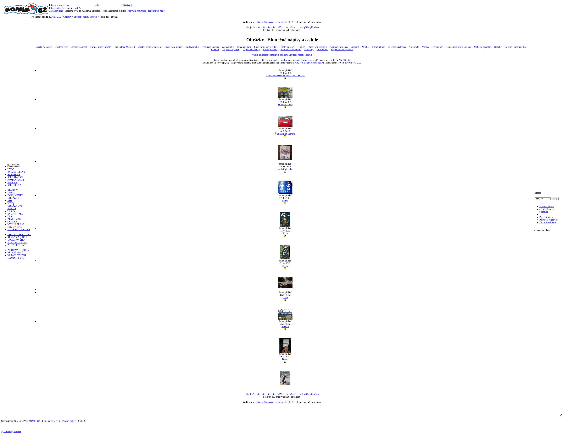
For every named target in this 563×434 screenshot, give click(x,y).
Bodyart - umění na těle (515, 47)
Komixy (301, 47)
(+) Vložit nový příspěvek (546, 210)
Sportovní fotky (192, 47)
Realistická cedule (285, 169)
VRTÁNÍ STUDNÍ (16, 255)
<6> (273, 27)
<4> (263, 27)
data (258, 22)
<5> (268, 27)
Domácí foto (322, 49)
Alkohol (365, 47)
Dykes (285, 359)
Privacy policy (69, 421)
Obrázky (67, 17)
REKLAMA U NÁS (17, 237)
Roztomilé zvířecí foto (290, 49)
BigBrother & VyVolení (342, 49)
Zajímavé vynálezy (231, 49)
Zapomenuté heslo (156, 11)
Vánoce (425, 47)
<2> (253, 27)
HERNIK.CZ (13, 174)
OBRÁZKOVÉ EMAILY (14, 207)
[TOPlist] (6, 431)
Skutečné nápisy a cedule (85, 17)
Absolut (355, 47)
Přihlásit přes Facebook (60, 8)
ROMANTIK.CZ (341, 60)
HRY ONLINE (14, 227)
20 (293, 22)
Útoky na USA (288, 47)
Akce (285, 233)
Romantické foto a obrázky (458, 47)
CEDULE (12, 221)
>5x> (292, 27)
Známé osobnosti (79, 47)
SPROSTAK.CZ (353, 62)
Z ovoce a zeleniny (397, 47)
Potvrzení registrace (137, 11)
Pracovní (215, 49)
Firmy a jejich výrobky (100, 47)
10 (289, 22)
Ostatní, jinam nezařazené (150, 47)
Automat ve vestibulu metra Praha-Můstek (285, 75)
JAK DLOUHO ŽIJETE (19, 234)
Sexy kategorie (244, 47)
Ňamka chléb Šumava (285, 134)
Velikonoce (437, 47)
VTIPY (11, 203)
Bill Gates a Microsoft (125, 47)
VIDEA (11, 192)
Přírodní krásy (378, 47)
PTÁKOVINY (14, 219)
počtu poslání (268, 22)
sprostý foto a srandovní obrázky (307, 62)
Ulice (285, 297)
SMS (9, 200)
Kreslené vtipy (61, 47)
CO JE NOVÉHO (16, 240)
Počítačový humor (173, 47)
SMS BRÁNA (14, 185)
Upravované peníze (339, 47)
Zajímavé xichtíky (251, 49)
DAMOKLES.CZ (15, 258)
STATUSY (12, 190)
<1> (247, 27)
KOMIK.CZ (55, 17)
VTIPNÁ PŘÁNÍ (15, 224)
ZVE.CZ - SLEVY (16, 172)
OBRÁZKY (13, 198)
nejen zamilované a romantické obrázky (292, 60)
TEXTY (11, 211)
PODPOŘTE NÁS (16, 245)
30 (297, 22)
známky (279, 22)
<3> (258, 27)
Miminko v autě (285, 104)
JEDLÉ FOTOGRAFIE (18, 229)
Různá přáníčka (270, 49)
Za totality (308, 49)
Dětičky (498, 47)
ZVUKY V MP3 (15, 213)
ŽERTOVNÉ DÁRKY (18, 250)
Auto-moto (414, 47)
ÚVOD (11, 169)
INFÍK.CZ (12, 182)
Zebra (285, 266)
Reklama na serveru (51, 421)
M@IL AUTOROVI (17, 242)
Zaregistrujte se (56, 11)
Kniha (285, 200)
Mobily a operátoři (482, 47)
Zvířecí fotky (228, 47)
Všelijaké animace (210, 47)
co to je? (76, 8)
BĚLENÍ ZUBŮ (15, 252)
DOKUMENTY (15, 195)
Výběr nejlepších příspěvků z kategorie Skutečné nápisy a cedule (282, 55)
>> (287, 27)
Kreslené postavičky (317, 47)
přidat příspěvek (309, 27)
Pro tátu (285, 326)
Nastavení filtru (546, 206)
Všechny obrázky (43, 47)
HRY (9, 216)
